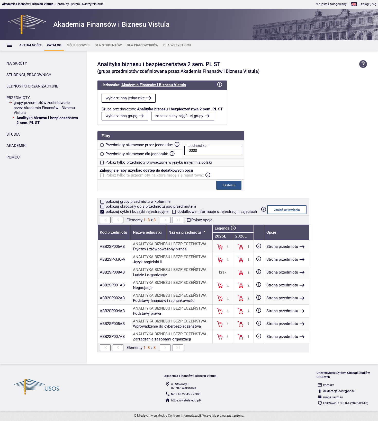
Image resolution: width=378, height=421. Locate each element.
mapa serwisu (333, 397)
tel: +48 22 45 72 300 (186, 394)
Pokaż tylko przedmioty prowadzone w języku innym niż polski (158, 162)
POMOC (13, 157)
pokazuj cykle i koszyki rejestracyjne (137, 211)
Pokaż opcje (201, 220)
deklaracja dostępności (339, 391)
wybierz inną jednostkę (125, 98)
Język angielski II (147, 262)
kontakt (328, 385)
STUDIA (13, 134)
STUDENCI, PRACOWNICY (28, 75)
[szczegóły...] (228, 246)
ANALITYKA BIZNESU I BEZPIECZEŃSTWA (169, 244)
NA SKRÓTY (16, 63)
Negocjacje (142, 287)
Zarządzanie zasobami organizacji (162, 339)
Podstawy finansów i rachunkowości (164, 300)
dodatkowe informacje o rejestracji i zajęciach (216, 211)
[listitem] (30, 45)
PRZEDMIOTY (18, 97)
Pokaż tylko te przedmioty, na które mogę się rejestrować (154, 175)
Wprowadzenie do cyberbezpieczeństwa (167, 326)
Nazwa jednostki (147, 232)
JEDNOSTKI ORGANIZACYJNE (32, 86)
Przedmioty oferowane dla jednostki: (136, 154)
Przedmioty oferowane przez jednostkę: (139, 145)
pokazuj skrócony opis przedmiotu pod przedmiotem (150, 206)
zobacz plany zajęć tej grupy (179, 115)
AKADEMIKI (16, 145)
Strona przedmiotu (282, 246)
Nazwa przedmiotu (185, 232)
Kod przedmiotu (113, 232)
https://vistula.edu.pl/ (186, 400)
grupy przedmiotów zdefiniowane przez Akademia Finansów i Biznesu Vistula (44, 107)
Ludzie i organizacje (150, 275)
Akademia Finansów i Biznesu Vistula (153, 85)
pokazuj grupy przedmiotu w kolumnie (137, 201)
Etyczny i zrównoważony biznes (160, 249)
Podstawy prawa (147, 313)
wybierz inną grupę (121, 115)
